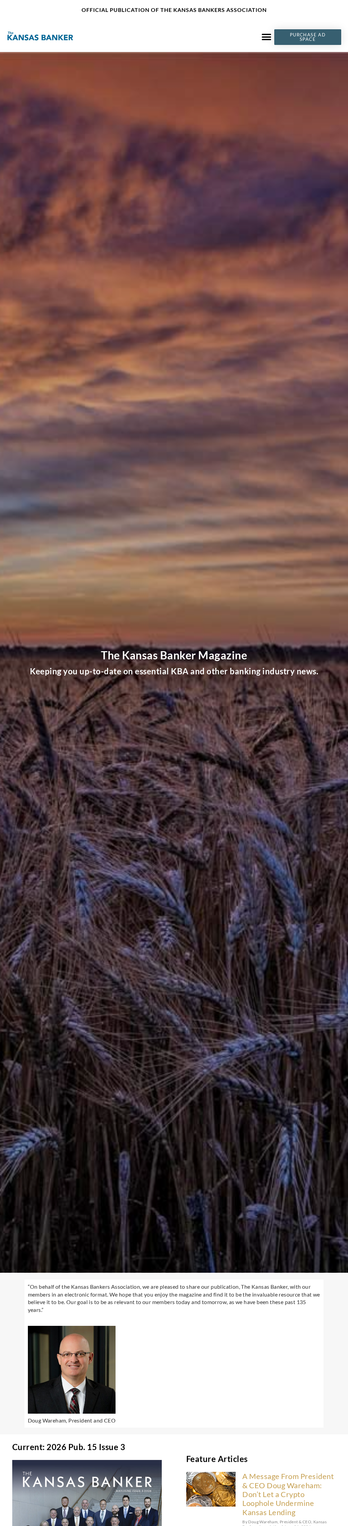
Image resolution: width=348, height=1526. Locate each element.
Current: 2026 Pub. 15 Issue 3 (68, 1447)
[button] (266, 37)
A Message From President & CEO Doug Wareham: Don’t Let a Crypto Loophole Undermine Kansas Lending (288, 1494)
